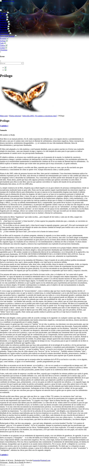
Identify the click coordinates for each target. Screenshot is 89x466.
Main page (4, 116)
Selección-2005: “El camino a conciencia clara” (39, 116)
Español (8, 1)
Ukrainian (3, 50)
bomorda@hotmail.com (41, 460)
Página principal (15, 116)
